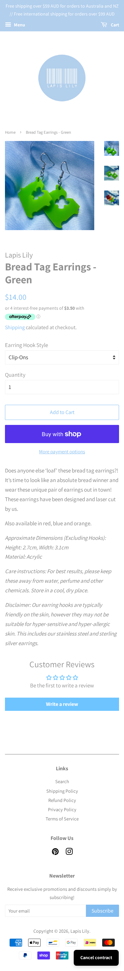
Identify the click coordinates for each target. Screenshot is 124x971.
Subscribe (102, 910)
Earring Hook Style (26, 345)
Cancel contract (96, 957)
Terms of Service (62, 818)
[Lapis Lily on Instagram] (69, 853)
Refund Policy (62, 800)
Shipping (15, 327)
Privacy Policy (62, 809)
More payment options (62, 451)
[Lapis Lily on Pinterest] (55, 853)
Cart (114, 25)
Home (10, 132)
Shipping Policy (62, 791)
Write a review (62, 704)
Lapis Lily (79, 931)
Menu (19, 25)
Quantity (15, 374)
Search (62, 781)
